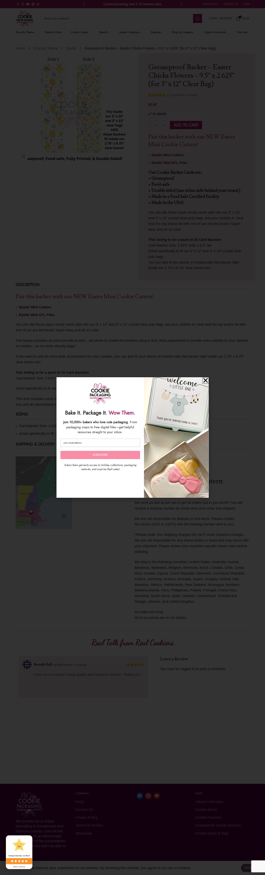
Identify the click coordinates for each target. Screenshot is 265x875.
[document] (132, 437)
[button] (205, 380)
